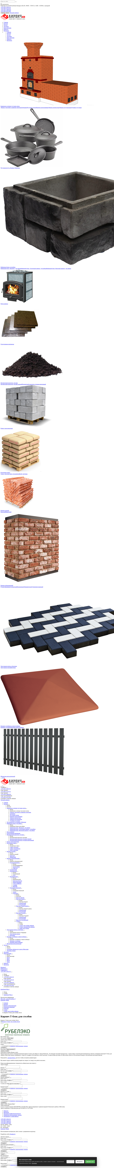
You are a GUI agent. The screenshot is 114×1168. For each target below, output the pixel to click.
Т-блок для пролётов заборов (27, 927)
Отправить (3, 1047)
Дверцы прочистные (53, 107)
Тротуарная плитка (6, 667)
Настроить (80, 1161)
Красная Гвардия (17, 880)
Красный (3, 512)
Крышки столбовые (6, 727)
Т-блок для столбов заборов (26, 925)
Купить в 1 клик (5, 1050)
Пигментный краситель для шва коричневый (34, 384)
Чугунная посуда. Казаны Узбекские (10, 168)
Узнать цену (10, 1038)
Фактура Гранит (20, 899)
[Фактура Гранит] (25, 899)
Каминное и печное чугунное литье (10, 106)
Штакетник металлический (8, 776)
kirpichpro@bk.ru (8, 994)
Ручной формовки (5, 587)
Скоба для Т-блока (24, 928)
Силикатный (13, 587)
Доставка (6, 26)
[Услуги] (8, 945)
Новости (6, 29)
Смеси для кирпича (14, 474)
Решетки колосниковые (42, 107)
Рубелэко (15, 893)
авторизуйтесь (11, 1057)
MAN (8, 957)
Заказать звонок (5, 12)
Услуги (5, 25)
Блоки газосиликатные (7, 428)
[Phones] (1, 786)
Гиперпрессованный (37, 587)
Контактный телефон (7, 1070)
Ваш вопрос (4, 1163)
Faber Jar (15, 868)
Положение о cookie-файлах (11, 1116)
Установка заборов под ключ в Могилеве (17, 949)
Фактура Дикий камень (22, 906)
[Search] (3, 786)
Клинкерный (20, 587)
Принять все (90, 1161)
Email (2, 1044)
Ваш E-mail (4, 1072)
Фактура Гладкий (20, 913)
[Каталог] (9, 804)
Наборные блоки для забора (8, 267)
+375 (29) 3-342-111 (6, 788)
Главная (6, 22)
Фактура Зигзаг (20, 897)
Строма (15, 885)
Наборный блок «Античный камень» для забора (33, 268)
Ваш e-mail (4, 1082)
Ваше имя (4, 1041)
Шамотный (8, 512)
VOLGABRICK (17, 883)
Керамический (28, 587)
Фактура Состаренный (22, 920)
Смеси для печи (5, 474)
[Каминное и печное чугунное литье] (26, 808)
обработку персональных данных (19, 1046)
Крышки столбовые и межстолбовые (10, 726)
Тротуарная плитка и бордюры (9, 666)
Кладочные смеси (5, 472)
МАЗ (8, 959)
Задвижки (24, 107)
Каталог (6, 23)
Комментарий (4, 1086)
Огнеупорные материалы (7, 344)
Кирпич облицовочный (7, 585)
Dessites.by (13, 1134)
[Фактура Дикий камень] (29, 906)
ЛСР (14, 875)
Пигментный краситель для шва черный (11, 384)
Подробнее (34, 1163)
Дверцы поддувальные (65, 107)
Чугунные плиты (31, 107)
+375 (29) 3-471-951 (6, 797)
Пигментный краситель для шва (9, 383)
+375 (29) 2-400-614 (6, 794)
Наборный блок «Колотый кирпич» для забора (58, 268)
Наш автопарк (7, 28)
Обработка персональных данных (13, 1115)
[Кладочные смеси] (16, 843)
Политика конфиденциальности (12, 1113)
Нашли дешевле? (11, 1049)
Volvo (8, 962)
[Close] (5, 1154)
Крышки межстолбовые (17, 727)
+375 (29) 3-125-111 (6, 791)
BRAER (15, 886)
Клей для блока (23, 474)
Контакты (6, 30)
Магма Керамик (17, 882)
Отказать (70, 1161)
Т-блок (18, 921)
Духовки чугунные (77, 107)
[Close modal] (10, 1077)
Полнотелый (22, 903)
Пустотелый (22, 904)
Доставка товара (11, 950)
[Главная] (13, 784)
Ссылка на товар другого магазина (10, 1083)
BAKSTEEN (16, 867)
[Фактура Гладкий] (26, 913)
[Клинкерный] (17, 871)
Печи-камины (4, 303)
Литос (14, 892)
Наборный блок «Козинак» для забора (11, 268)
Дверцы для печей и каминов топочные (11, 107)
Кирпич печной (5, 510)
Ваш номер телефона (7, 1042)
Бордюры (13, 667)
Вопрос (3, 1067)
